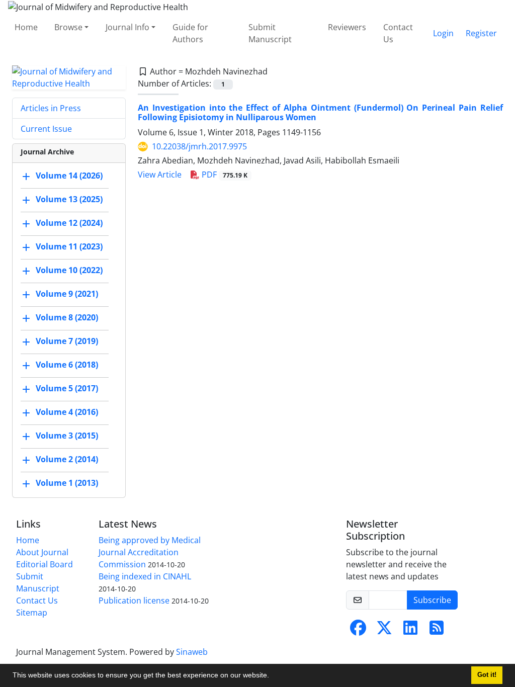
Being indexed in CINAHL (145, 576)
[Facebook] (358, 630)
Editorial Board (44, 564)
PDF (223, 174)
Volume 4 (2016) (67, 411)
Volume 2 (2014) (67, 459)
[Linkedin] (410, 630)
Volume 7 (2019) (67, 341)
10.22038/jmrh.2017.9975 (199, 146)
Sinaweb (192, 651)
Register (481, 33)
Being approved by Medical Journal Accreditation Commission (150, 552)
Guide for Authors (190, 33)
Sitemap (31, 612)
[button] (272, 676)
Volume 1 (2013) (67, 482)
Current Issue (46, 128)
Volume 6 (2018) (67, 364)
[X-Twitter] (384, 630)
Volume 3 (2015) (67, 435)
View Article (160, 174)
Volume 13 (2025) (69, 199)
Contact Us (398, 33)
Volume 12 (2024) (69, 222)
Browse (68, 27)
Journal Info (127, 27)
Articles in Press (51, 108)
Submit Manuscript (270, 33)
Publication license (134, 600)
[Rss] (436, 630)
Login (443, 33)
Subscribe (432, 600)
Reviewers (347, 27)
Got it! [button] (486, 674)
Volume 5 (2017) (67, 388)
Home (26, 27)
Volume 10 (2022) (69, 270)
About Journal (42, 552)
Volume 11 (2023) (69, 246)
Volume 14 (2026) (69, 175)
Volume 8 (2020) (67, 317)
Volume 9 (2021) (67, 293)
